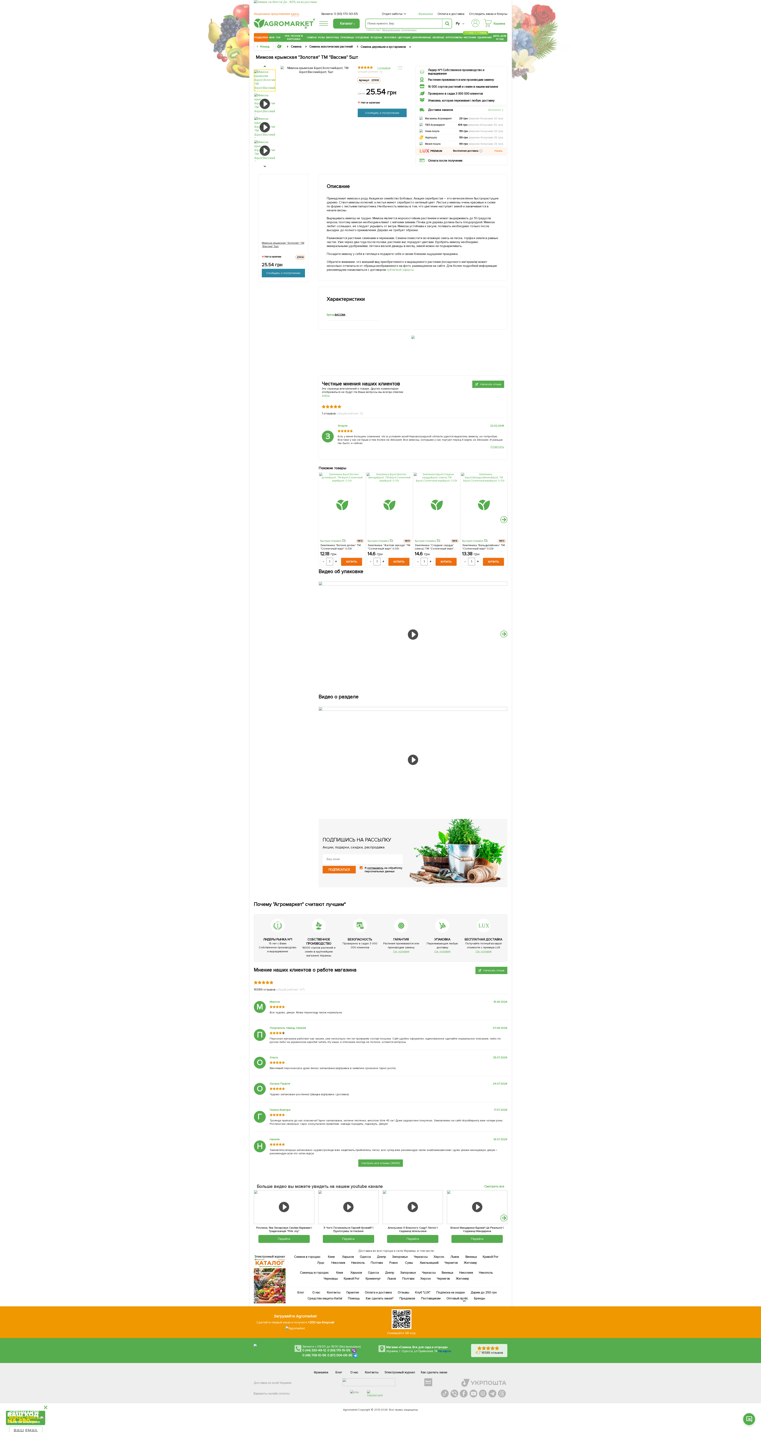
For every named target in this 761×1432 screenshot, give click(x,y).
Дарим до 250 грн (484, 1292)
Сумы (409, 1263)
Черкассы (421, 1257)
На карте (444, 1351)
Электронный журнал (399, 1372)
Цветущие (404, 37)
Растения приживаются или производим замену (461, 79)
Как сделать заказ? (380, 1298)
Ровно (393, 1263)
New (271, 37)
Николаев (338, 1263)
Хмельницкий (429, 1263)
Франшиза (425, 14)
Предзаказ (407, 1298)
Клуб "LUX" (422, 1292)
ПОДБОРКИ (261, 37)
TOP (278, 37)
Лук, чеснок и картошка (294, 37)
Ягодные (376, 37)
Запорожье (400, 1257)
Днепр (381, 1257)
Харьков (348, 1257)
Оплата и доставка (451, 14)
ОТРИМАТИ (25, 1402)
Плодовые (362, 37)
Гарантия (353, 1292)
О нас (316, 1292)
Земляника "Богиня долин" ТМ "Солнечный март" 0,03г (340, 547)
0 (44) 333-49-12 (314, 1350)
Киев (331, 1257)
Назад (264, 47)
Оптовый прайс (457, 1298)
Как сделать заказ (434, 1372)
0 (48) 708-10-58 (314, 1355)
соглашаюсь (375, 868)
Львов (454, 1257)
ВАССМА (340, 314)
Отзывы (403, 1292)
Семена (312, 37)
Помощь (354, 1298)
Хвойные (438, 37)
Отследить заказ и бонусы (488, 14)
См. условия (401, 951)
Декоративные (421, 37)
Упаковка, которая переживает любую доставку (461, 100)
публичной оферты (400, 270)
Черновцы (331, 1279)
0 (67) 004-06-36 (339, 1355)
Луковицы (347, 37)
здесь (326, 395)
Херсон (439, 1257)
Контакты (334, 1292)
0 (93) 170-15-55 (338, 1350)
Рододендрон (409, 30)
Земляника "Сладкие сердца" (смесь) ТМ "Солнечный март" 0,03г (434, 547)
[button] (480, 150)
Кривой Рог (491, 1257)
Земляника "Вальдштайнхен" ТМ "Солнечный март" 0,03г (483, 547)
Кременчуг (373, 1279)
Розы (321, 37)
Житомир (470, 1263)
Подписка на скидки (450, 1292)
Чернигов (451, 1263)
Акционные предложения (276, 14)
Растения (470, 37)
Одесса (365, 1257)
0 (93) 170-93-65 (346, 14)
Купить (351, 561)
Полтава (377, 1263)
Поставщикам (431, 1298)
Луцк (320, 1263)
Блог (301, 1292)
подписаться (339, 869)
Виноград (332, 37)
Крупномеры (454, 37)
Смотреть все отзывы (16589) (380, 1163)
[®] (283, 27)
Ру (458, 23)
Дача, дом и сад (500, 37)
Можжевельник (391, 30)
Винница (471, 1257)
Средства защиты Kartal (325, 1298)
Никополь (358, 1263)
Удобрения (484, 37)
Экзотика (390, 37)
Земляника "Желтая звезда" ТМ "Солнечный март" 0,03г (389, 547)
